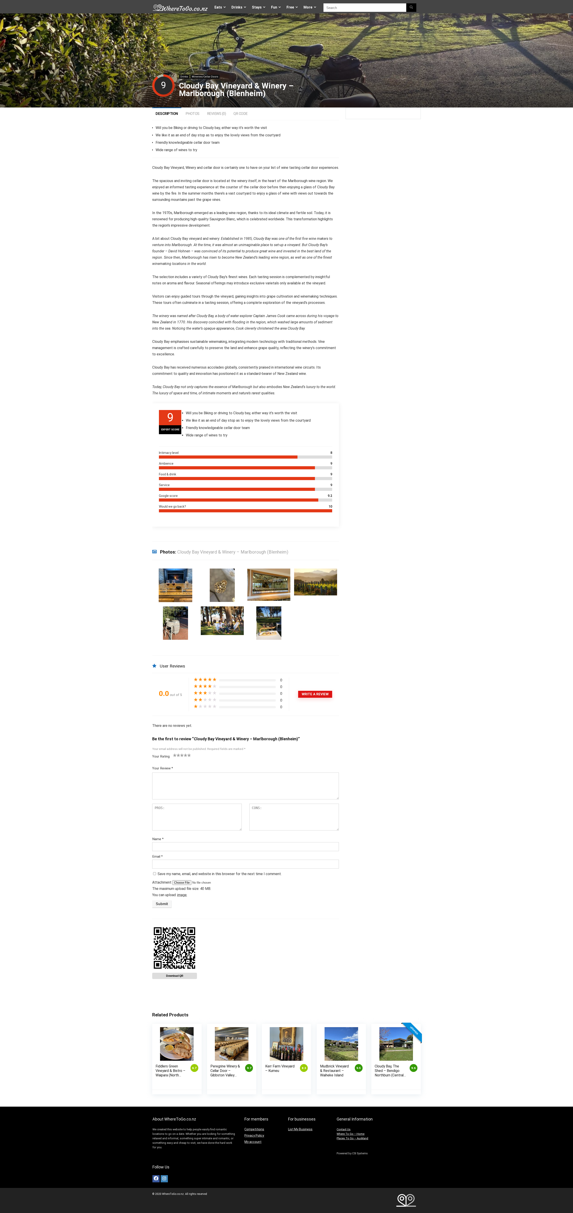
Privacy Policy (254, 1135)
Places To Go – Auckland (352, 1138)
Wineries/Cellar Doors (205, 76)
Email (157, 856)
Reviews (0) (216, 114)
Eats (218, 7)
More (308, 7)
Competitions (254, 1129)
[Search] (411, 7)
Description (167, 114)
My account (252, 1142)
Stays (257, 7)
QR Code (240, 114)
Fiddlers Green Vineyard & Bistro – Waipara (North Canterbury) (170, 1073)
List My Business (300, 1129)
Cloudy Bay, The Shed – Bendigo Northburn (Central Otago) (389, 1073)
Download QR (174, 975)
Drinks (236, 7)
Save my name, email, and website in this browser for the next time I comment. (220, 874)
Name (158, 839)
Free (290, 7)
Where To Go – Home (350, 1134)
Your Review (162, 768)
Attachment (162, 882)
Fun (274, 7)
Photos (192, 114)
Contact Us (344, 1129)
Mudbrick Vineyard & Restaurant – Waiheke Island (334, 1070)
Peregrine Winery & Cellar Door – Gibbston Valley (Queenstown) (225, 1073)
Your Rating (161, 756)
